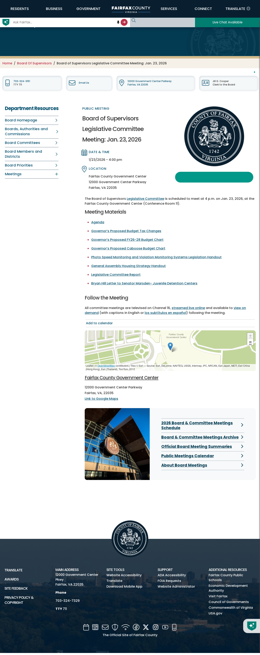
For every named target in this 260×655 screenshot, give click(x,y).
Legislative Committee (145, 198)
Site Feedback (16, 588)
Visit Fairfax (218, 596)
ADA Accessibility (172, 575)
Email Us (84, 82)
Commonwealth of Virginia (231, 607)
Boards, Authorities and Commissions (26, 131)
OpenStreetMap (106, 365)
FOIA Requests (169, 580)
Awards (11, 579)
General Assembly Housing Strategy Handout (128, 266)
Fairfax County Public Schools (226, 577)
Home (7, 63)
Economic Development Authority (228, 588)
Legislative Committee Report (116, 274)
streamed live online (188, 308)
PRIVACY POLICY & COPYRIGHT (19, 600)
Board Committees (22, 142)
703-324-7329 (67, 600)
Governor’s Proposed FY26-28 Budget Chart (127, 239)
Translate (13, 570)
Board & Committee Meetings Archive (200, 437)
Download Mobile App (124, 586)
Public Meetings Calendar (187, 456)
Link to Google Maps (101, 398)
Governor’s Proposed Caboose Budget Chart (128, 248)
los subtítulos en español (165, 312)
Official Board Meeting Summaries (196, 446)
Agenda (97, 222)
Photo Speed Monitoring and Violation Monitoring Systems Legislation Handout (156, 257)
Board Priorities (19, 165)
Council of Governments (229, 602)
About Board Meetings (184, 465)
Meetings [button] (13, 174)
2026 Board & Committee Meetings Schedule (197, 425)
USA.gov (215, 613)
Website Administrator (176, 586)
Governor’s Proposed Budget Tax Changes (126, 231)
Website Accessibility (124, 575)
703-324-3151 (21, 81)
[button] (19, 8)
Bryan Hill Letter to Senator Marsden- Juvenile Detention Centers (144, 283)
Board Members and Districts (23, 154)
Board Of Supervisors (34, 63)
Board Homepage (21, 120)
